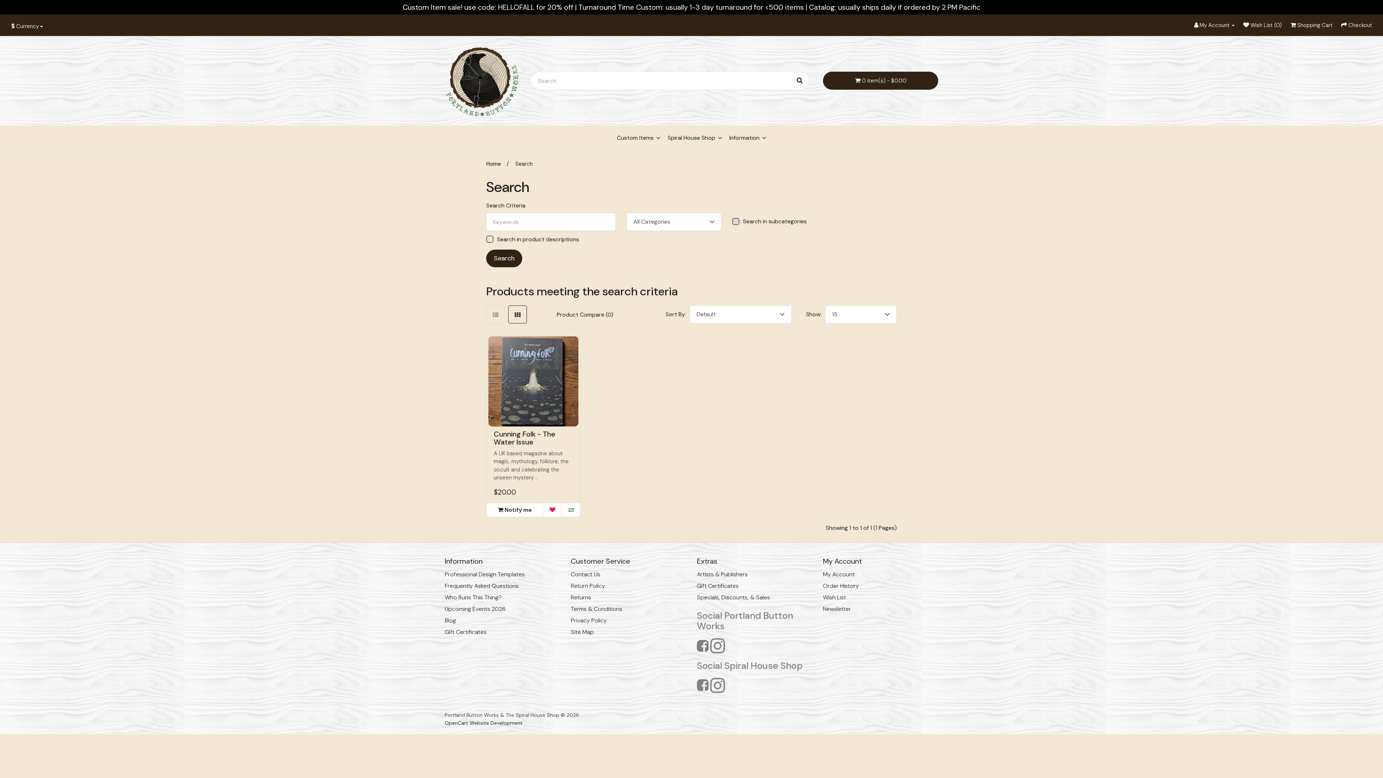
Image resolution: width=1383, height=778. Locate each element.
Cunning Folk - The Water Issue (524, 438)
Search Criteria (505, 205)
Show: (814, 314)
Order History (841, 586)
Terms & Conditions (596, 609)
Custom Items (635, 138)
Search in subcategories (775, 221)
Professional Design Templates (485, 574)
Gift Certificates (466, 632)
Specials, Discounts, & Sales (733, 597)
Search (524, 163)
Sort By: (676, 314)
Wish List (834, 597)
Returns (581, 597)
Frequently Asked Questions (482, 586)
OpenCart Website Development (484, 723)
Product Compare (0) (585, 314)
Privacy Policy (589, 620)
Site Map (582, 632)
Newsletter (837, 609)
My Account (839, 574)
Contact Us (585, 574)
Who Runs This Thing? (473, 597)
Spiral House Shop (691, 138)
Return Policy (588, 586)
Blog (450, 620)
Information (744, 138)
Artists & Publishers (722, 574)
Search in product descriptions (538, 239)
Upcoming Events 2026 (475, 609)
